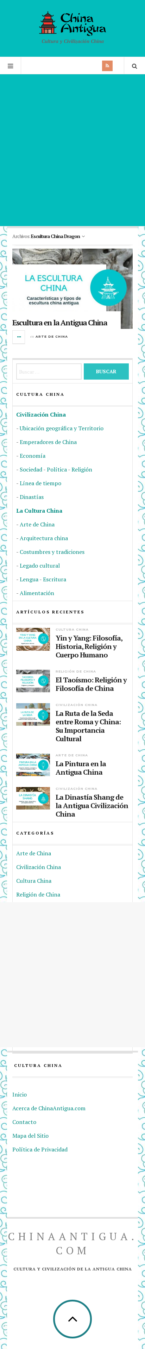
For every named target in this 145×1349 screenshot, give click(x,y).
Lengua (29, 579)
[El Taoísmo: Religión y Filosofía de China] (33, 681)
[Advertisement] (72, 150)
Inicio (19, 1094)
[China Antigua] (73, 23)
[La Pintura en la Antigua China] (33, 765)
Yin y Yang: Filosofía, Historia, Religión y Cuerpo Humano (89, 646)
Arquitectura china (44, 538)
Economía (32, 456)
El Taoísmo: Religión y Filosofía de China (91, 684)
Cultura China (72, 629)
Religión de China (76, 671)
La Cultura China (39, 510)
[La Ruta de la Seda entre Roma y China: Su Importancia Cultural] (33, 714)
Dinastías (32, 497)
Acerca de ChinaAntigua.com (49, 1108)
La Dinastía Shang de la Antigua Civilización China (92, 805)
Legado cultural (40, 565)
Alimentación (37, 593)
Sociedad (31, 469)
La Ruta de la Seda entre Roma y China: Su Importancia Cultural (88, 726)
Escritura (54, 579)
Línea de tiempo (40, 483)
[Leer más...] (19, 337)
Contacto (24, 1122)
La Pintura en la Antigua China (81, 768)
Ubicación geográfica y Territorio (61, 428)
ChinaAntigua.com (73, 1243)
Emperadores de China (48, 442)
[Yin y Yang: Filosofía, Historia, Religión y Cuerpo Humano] (33, 639)
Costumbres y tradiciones (52, 552)
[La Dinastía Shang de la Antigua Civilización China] (33, 798)
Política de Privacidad (40, 1149)
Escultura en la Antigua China (59, 322)
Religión (81, 469)
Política (57, 469)
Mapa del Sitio (30, 1135)
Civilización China (41, 414)
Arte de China (52, 336)
